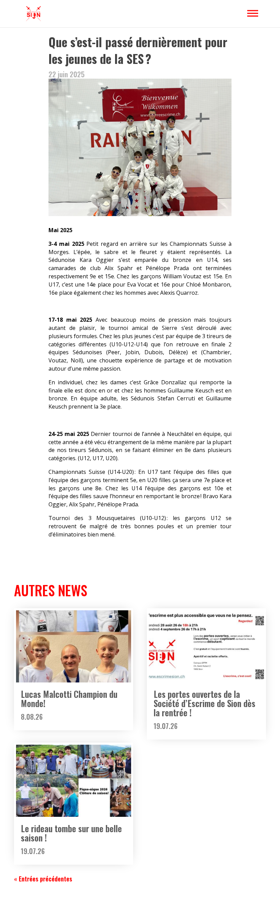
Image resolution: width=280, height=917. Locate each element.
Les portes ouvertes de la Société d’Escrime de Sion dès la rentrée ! (204, 703)
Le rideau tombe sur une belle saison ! (71, 833)
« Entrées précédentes (43, 878)
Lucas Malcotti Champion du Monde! (69, 698)
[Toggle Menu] (252, 13)
